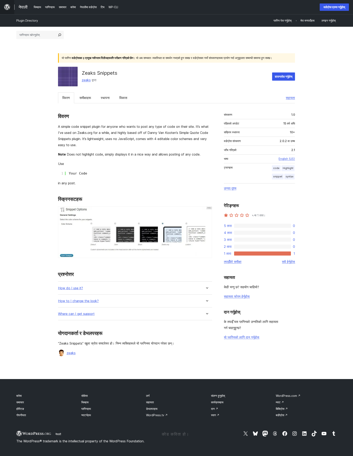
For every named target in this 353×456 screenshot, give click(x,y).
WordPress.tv (157, 415)
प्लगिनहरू (86, 408)
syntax (289, 176)
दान (214, 408)
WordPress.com (288, 395)
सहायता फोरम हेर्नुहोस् (237, 296)
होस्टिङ (20, 408)
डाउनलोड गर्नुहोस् (283, 76)
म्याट (280, 402)
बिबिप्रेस (282, 408)
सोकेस (84, 395)
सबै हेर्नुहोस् (288, 262)
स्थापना (105, 98)
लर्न (148, 395)
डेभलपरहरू (152, 408)
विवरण (66, 98)
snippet (277, 176)
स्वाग (215, 415)
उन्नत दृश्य (230, 188)
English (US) (287, 158)
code (276, 168)
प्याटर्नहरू (86, 415)
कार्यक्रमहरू (217, 402)
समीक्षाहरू (85, 98)
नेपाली (58, 434)
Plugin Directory (27, 20)
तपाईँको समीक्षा (232, 262)
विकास (123, 98)
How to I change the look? (78, 301)
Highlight (288, 168)
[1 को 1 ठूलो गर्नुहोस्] (206, 212)
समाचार (20, 402)
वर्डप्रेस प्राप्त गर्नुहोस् (334, 7)
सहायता (290, 98)
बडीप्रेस (282, 415)
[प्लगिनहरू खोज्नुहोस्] (60, 35)
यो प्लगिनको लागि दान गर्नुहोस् (241, 337)
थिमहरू (85, 402)
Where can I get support (76, 314)
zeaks (86, 80)
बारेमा (19, 395)
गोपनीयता (21, 415)
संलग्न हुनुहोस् (218, 395)
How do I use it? (70, 288)
